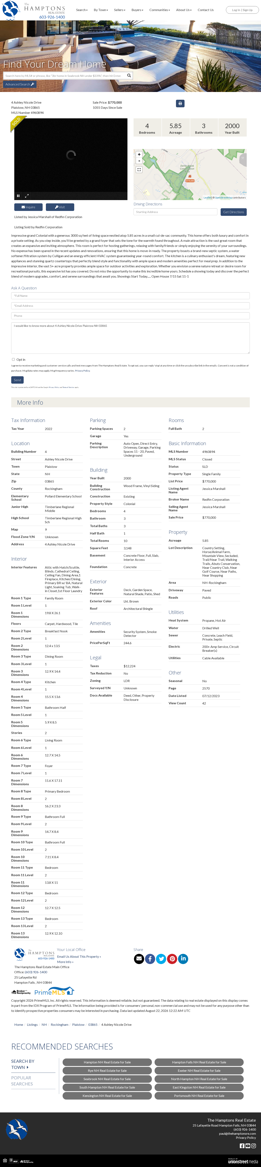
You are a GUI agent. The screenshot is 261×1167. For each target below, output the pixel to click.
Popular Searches (22, 1080)
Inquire (30, 207)
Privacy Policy (82, 370)
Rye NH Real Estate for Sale (107, 1070)
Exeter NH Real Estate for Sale (199, 1070)
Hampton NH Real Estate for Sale (107, 1062)
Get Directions (233, 212)
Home (18, 1024)
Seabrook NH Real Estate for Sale (107, 1079)
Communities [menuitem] (158, 10)
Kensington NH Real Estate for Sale (107, 1096)
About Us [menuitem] (183, 10)
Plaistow (78, 1024)
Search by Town (22, 1064)
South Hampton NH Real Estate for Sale (107, 1087)
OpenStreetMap (223, 197)
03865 (92, 1024)
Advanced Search (18, 84)
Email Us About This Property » (79, 956)
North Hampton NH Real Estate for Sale (199, 1079)
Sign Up (248, 10)
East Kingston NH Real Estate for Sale (199, 1087)
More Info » (65, 962)
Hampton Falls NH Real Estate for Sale (199, 1062)
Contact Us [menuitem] (206, 10)
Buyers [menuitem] (136, 10)
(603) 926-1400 (36, 972)
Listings (32, 1024)
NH (44, 1024)
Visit (61, 207)
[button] (129, 76)
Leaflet (207, 197)
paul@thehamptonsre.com (237, 1133)
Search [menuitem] (81, 10)
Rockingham (59, 1024)
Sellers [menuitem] (118, 10)
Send (17, 380)
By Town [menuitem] (100, 10)
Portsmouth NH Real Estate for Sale (199, 1096)
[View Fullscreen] (139, 170)
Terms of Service (68, 387)
